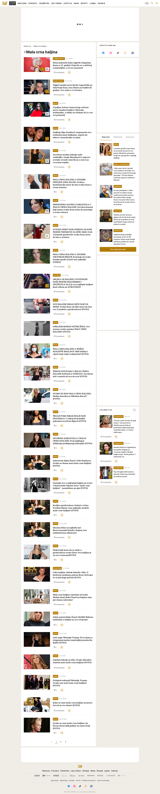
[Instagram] (110, 53)
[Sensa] (100, 775)
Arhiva (78, 780)
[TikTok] (118, 53)
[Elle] (64, 775)
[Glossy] (73, 775)
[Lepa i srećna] (81, 775)
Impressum (55, 780)
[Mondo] (46, 775)
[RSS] (125, 53)
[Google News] (132, 53)
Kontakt (71, 780)
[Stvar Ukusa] (122, 775)
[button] (59, 72)
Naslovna (27, 46)
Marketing (63, 780)
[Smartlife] (91, 775)
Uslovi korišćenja (103, 780)
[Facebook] (103, 53)
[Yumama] (110, 775)
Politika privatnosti (89, 780)
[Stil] (4, 3)
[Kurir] (37, 775)
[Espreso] (56, 775)
